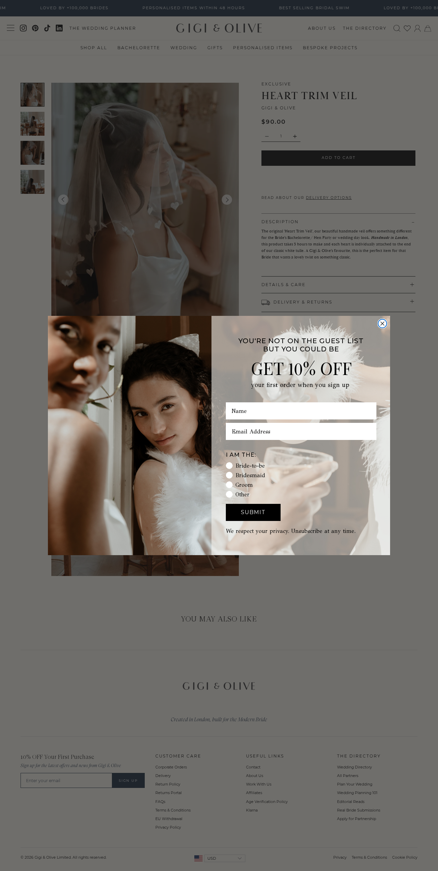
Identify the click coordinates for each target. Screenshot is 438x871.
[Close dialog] (382, 323)
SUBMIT (253, 512)
